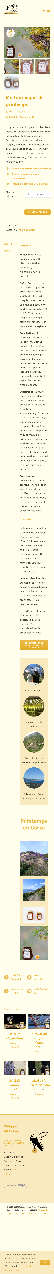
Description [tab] (10, 243)
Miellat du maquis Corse (39, 1038)
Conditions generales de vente (33, 1213)
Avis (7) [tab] (8, 250)
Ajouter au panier (37, 212)
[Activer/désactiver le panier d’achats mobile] (43, 10)
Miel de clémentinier (15, 1036)
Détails (10, 1026)
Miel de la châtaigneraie (40, 1083)
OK (45, 1262)
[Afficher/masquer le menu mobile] (48, 10)
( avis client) (26, 117)
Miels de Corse (27, 229)
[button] (47, 29)
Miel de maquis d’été (14, 1085)
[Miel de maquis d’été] (15, 1068)
